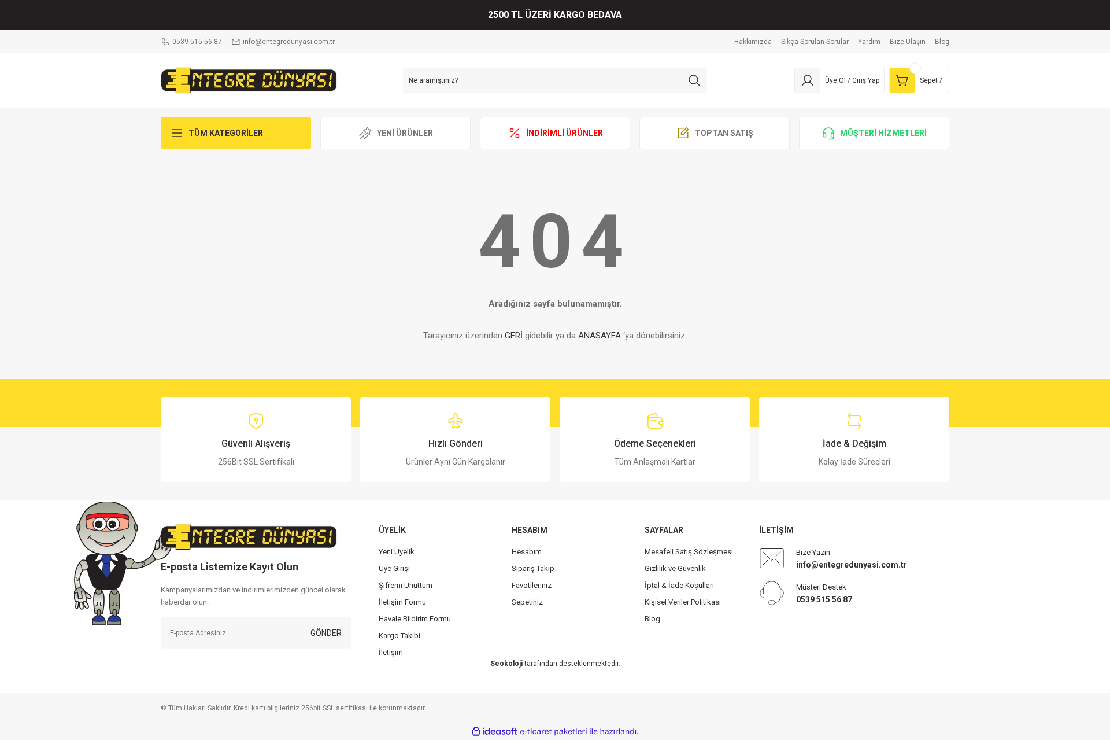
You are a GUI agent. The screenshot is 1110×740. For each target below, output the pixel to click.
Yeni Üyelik (397, 551)
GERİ (514, 335)
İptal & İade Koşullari (679, 585)
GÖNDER (326, 633)
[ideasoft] (494, 731)
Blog (652, 618)
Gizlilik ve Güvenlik (675, 568)
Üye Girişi (394, 568)
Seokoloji (506, 664)
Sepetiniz (527, 602)
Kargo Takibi (399, 635)
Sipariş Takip (533, 568)
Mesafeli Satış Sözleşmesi (689, 551)
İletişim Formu (402, 602)
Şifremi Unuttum (405, 585)
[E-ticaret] (553, 732)
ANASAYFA (599, 335)
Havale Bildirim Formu (415, 618)
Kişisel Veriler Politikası (683, 602)
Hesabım (527, 551)
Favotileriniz (532, 585)
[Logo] (249, 80)
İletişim (391, 652)
